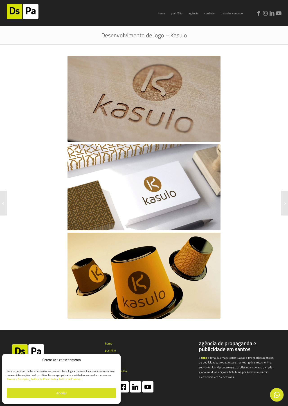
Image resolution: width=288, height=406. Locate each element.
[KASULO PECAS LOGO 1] (144, 99)
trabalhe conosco (116, 371)
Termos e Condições (18, 379)
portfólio (110, 350)
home (108, 343)
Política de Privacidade (43, 379)
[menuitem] (161, 13)
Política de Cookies (69, 379)
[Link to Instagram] (265, 13)
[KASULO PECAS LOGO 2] (144, 187)
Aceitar (61, 393)
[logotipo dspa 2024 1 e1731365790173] (28, 13)
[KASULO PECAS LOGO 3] (144, 276)
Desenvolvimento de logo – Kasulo (144, 35)
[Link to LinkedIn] (272, 13)
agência (110, 357)
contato (110, 364)
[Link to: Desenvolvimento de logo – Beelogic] (284, 203)
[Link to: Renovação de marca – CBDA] (3, 203)
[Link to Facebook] (258, 13)
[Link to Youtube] (278, 13)
